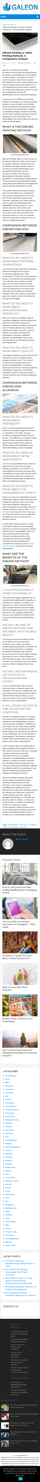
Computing (10, 1106)
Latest (8, 1171)
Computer (10, 1103)
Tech (7, 1218)
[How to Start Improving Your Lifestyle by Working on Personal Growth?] (20, 1037)
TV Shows (9, 1235)
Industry (9, 1154)
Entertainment (11, 1120)
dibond (6, 827)
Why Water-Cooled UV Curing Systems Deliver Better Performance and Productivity (18, 1280)
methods (14, 827)
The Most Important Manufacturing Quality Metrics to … (19, 1392)
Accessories (10, 1076)
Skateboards (11, 1208)
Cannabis (9, 1093)
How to (8, 1150)
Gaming (8, 1133)
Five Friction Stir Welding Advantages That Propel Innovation (16, 1272)
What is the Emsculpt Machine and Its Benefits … (19, 1362)
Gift (6, 1137)
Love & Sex (10, 1178)
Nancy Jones (25, 63)
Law (7, 1174)
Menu (3, 17)
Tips (4, 65)
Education (9, 1113)
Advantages (13, 825)
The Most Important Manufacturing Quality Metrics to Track (20, 1263)
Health (8, 1144)
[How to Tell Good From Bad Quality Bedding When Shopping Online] (20, 874)
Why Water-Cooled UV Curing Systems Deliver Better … (21, 1424)
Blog (7, 1079)
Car (6, 1096)
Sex (6, 1201)
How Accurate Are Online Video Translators (18, 1347)
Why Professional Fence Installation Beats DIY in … (24, 1442)
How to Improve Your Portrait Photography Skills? (19, 1334)
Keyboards (10, 1167)
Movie (8, 1188)
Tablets (8, 1215)
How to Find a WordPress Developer (16, 1354)
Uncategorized (12, 1239)
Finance (8, 1127)
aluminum (23, 825)
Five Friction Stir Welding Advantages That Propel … (19, 1384)
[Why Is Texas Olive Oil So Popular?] (20, 974)
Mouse (8, 1184)
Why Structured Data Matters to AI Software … (23, 1433)
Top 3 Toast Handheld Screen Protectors (19, 1340)
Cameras (9, 1089)
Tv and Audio (11, 1232)
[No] (37, 1474)
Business (9, 1086)
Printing (23, 827)
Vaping (8, 1242)
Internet (8, 1157)
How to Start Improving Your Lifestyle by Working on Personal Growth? (19, 1053)
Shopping (9, 1205)
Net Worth (10, 1194)
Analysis (33, 825)
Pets (7, 1198)
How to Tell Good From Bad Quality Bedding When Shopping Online (19, 890)
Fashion (8, 1123)
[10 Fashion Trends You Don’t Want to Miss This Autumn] (20, 942)
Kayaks (8, 1164)
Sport (7, 1211)
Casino (8, 1099)
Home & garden (12, 1147)
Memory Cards (12, 1181)
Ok (21, 1479)
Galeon (14, 1455)
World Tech (10, 1245)
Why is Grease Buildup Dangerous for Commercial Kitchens (19, 1370)
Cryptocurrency (12, 1110)
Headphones (11, 1140)
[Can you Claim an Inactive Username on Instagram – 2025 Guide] (20, 908)
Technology (10, 1222)
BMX (7, 1083)
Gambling (9, 1130)
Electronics (10, 1116)
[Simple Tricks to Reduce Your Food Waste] (20, 1005)
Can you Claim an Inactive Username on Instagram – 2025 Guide (18, 924)
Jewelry (8, 1161)
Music (8, 1191)
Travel (8, 1228)
